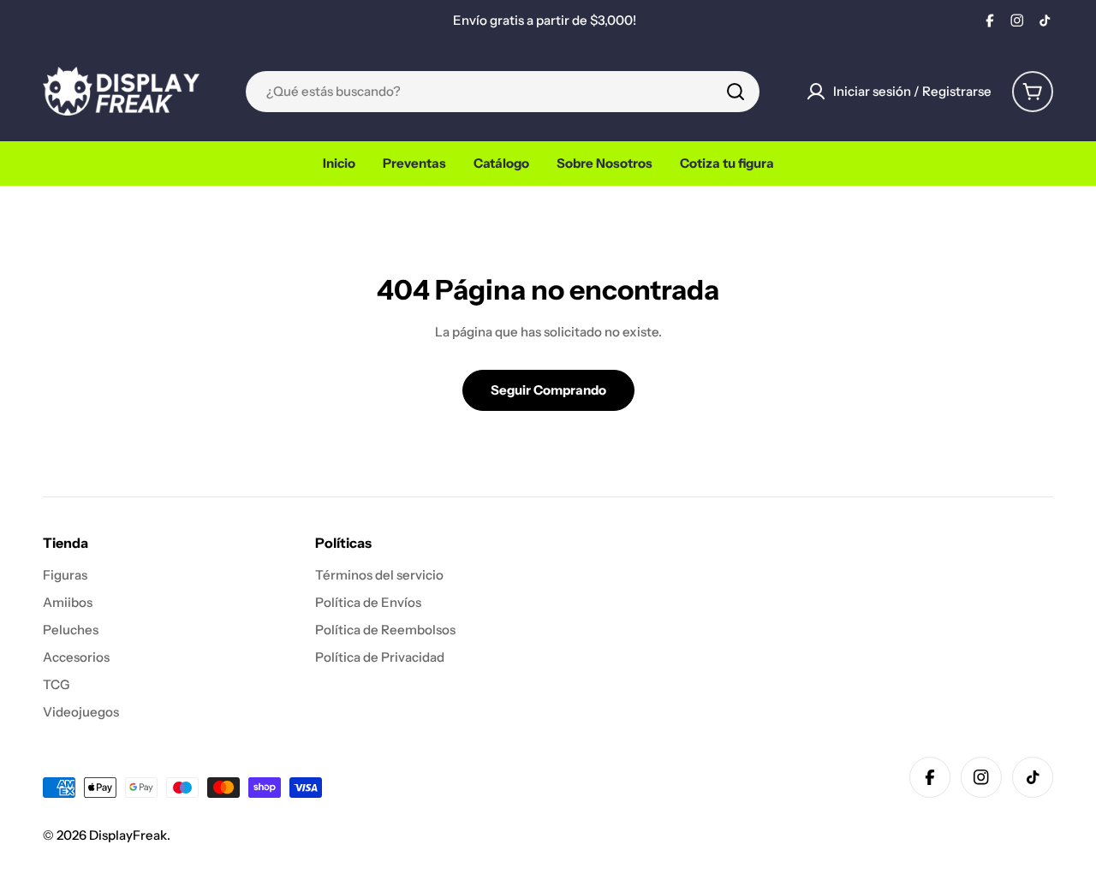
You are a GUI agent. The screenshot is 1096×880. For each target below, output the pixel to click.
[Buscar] (735, 91)
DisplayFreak (128, 835)
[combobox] (502, 91)
